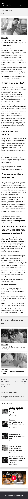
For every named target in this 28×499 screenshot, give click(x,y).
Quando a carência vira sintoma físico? (12, 372)
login (13, 396)
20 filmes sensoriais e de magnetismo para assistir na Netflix (17, 460)
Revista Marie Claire (18, 279)
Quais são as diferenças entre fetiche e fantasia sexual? (14, 77)
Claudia (3, 281)
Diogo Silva (14, 48)
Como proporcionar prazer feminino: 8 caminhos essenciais (15, 448)
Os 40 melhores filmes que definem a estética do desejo (16, 424)
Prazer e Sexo (9, 281)
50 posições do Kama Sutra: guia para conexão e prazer (17, 412)
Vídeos (10, 432)
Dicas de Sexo (19, 407)
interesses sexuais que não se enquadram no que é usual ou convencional (13, 156)
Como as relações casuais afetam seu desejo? (13, 348)
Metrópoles (9, 279)
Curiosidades (4, 37)
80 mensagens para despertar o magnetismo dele (17, 436)
